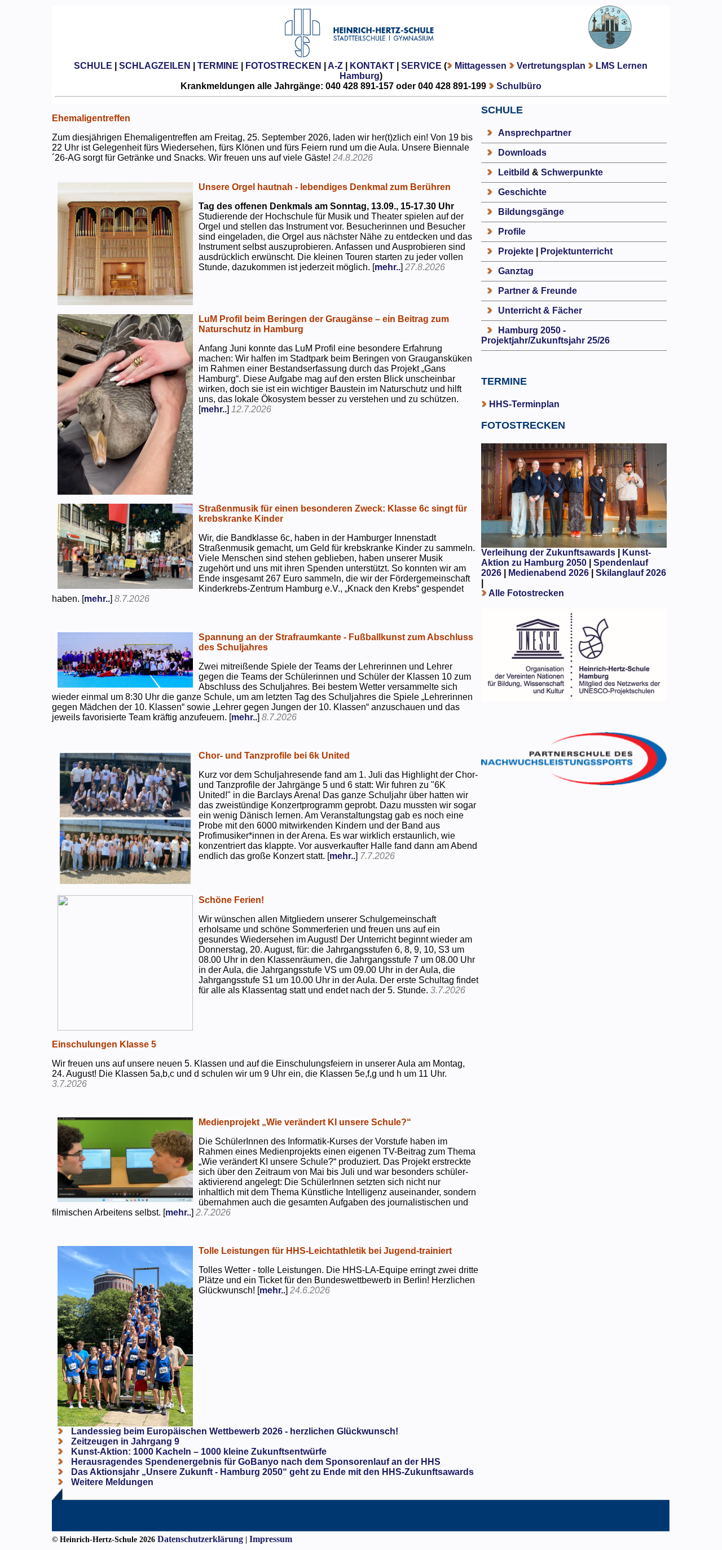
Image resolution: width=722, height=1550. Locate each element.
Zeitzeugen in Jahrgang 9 (124, 1441)
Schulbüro (519, 86)
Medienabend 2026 (548, 573)
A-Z (335, 66)
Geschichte (522, 192)
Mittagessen (481, 66)
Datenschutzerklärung (200, 1539)
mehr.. (387, 267)
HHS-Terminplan (524, 404)
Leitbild (514, 172)
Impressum (270, 1539)
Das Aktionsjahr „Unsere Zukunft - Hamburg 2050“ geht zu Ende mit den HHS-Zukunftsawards (271, 1472)
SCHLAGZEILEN (155, 66)
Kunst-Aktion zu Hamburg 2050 (566, 557)
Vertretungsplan (551, 66)
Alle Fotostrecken (526, 593)
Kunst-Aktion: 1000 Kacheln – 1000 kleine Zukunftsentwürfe (198, 1451)
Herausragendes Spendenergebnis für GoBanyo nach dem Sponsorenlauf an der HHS (255, 1462)
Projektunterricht (576, 251)
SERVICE (421, 66)
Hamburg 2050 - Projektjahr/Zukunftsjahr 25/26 (545, 335)
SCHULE (93, 66)
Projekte (516, 251)
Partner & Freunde (537, 291)
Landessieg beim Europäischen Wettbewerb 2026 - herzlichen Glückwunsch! (233, 1431)
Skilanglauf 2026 (631, 573)
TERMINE (218, 66)
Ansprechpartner (534, 133)
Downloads (522, 152)
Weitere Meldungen (112, 1482)
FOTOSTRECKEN (283, 66)
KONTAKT (372, 66)
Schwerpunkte (572, 172)
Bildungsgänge (531, 212)
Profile (512, 231)
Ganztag (516, 271)
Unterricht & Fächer (540, 310)
